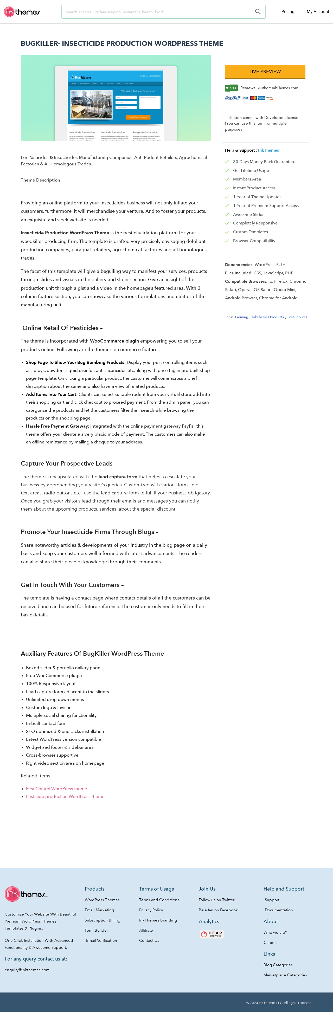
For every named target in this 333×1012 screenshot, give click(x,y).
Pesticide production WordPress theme (65, 796)
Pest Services (297, 317)
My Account (318, 11)
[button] (265, 71)
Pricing (287, 11)
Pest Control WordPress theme (56, 788)
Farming (241, 317)
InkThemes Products (268, 317)
